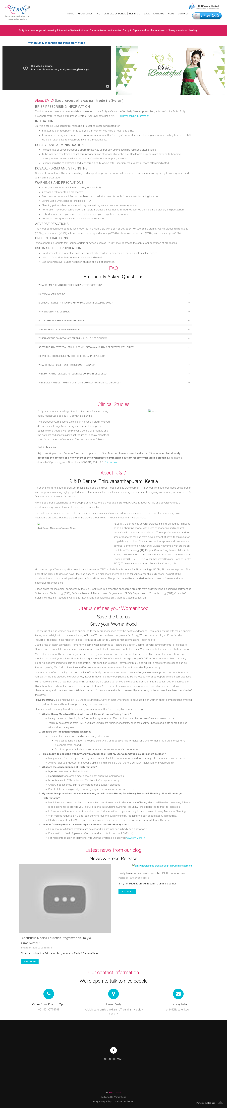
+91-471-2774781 (48, 1009)
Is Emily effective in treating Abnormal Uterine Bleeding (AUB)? (76, 303)
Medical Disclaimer (124, 1101)
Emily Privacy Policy (102, 1101)
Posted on (26, 947)
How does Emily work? (52, 294)
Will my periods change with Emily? (59, 329)
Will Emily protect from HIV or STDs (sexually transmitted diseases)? (80, 382)
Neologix (211, 1103)
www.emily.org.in (135, 837)
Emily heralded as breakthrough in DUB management (152, 873)
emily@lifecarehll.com (178, 1009)
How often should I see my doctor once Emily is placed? (72, 356)
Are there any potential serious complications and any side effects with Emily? (86, 347)
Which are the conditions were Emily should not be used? (73, 338)
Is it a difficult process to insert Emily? (62, 320)
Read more (127, 892)
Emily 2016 (113, 1092)
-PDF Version (111, 462)
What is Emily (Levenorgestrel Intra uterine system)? (70, 285)
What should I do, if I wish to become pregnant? (67, 365)
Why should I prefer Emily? (54, 311)
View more (29, 962)
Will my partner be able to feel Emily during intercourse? (73, 373)
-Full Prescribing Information (133, 115)
